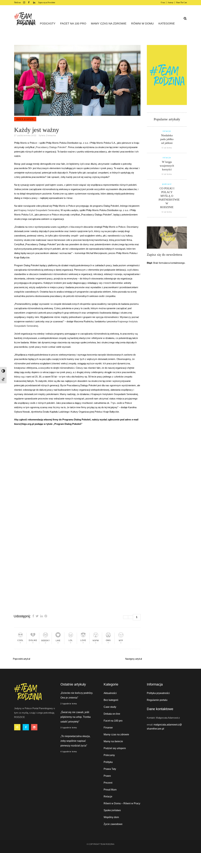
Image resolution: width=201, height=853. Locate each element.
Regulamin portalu (157, 700)
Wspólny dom (111, 817)
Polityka (108, 762)
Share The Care (181, 2)
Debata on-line (112, 713)
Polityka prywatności (158, 693)
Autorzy (170, 2)
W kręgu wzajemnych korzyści (167, 165)
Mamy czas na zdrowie (116, 734)
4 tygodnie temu (68, 752)
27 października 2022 (25, 135)
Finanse (108, 727)
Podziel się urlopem (115, 748)
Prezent (108, 782)
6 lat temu (167, 148)
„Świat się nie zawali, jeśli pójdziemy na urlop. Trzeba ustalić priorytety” (75, 717)
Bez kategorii (111, 700)
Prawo (107, 776)
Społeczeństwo (112, 810)
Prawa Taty (110, 769)
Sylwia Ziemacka (47, 135)
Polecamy (109, 755)
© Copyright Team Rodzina (100, 844)
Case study (110, 707)
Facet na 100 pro (113, 720)
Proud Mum (110, 789)
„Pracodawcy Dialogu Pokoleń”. (51, 147)
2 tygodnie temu (68, 704)
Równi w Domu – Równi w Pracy (122, 803)
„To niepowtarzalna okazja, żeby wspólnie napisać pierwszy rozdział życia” (75, 741)
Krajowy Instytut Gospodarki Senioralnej (38, 210)
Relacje (108, 796)
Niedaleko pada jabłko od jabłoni (167, 139)
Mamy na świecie (113, 741)
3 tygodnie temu (68, 728)
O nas (163, 2)
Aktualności (110, 693)
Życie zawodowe (113, 824)
